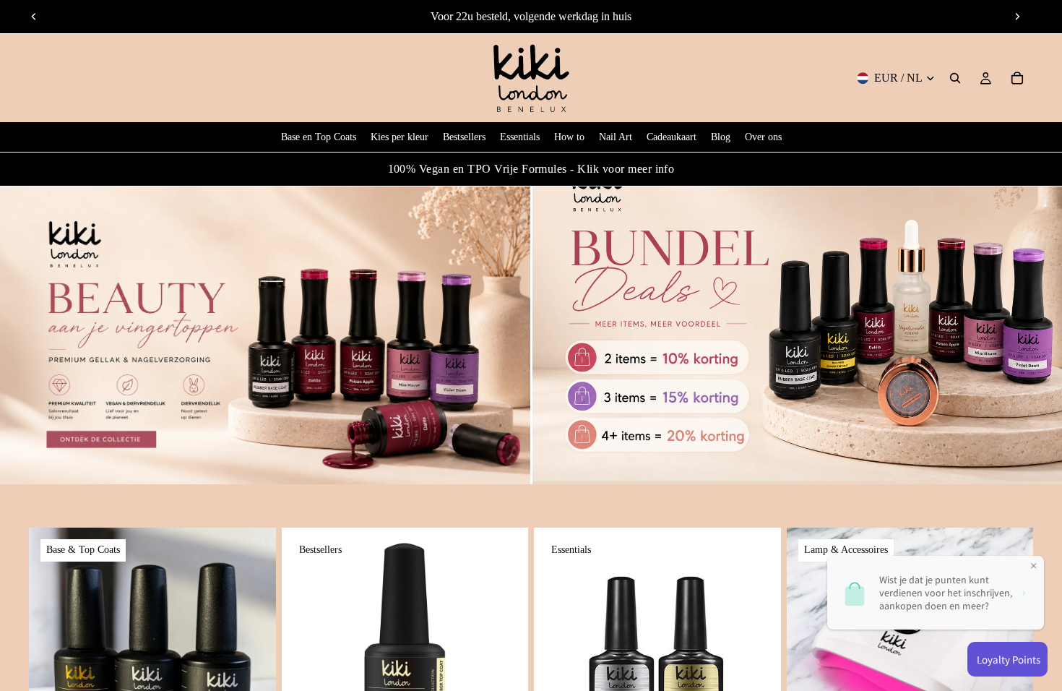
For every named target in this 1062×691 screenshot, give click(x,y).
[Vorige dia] (34, 17)
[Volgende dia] (1017, 17)
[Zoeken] (955, 78)
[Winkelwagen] (1017, 78)
